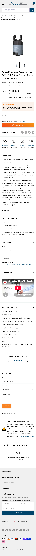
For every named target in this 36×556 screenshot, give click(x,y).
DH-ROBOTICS (6, 82)
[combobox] (16, 10)
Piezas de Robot (14, 15)
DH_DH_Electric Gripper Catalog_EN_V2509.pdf (18, 264)
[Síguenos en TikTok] (20, 530)
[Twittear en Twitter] (29, 132)
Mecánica (22, 15)
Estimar (6, 405)
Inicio (2, 15)
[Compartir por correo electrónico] (33, 132)
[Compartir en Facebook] (22, 132)
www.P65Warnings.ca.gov (26, 436)
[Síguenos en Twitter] (6, 530)
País (3, 377)
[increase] (22, 116)
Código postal (6, 394)
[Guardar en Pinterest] (26, 132)
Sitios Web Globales (7, 521)
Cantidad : (5, 116)
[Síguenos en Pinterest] (13, 530)
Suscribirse (18, 513)
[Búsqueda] (32, 10)
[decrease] (11, 116)
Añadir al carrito (18, 125)
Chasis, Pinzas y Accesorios (7, 17)
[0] (32, 4)
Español (23, 521)
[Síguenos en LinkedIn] (24, 530)
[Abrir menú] (3, 4)
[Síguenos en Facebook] (3, 530)
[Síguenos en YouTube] (17, 530)
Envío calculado (13, 97)
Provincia (5, 386)
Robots (7, 15)
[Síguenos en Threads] (27, 530)
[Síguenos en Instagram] (10, 530)
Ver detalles (5, 147)
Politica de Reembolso (8, 413)
